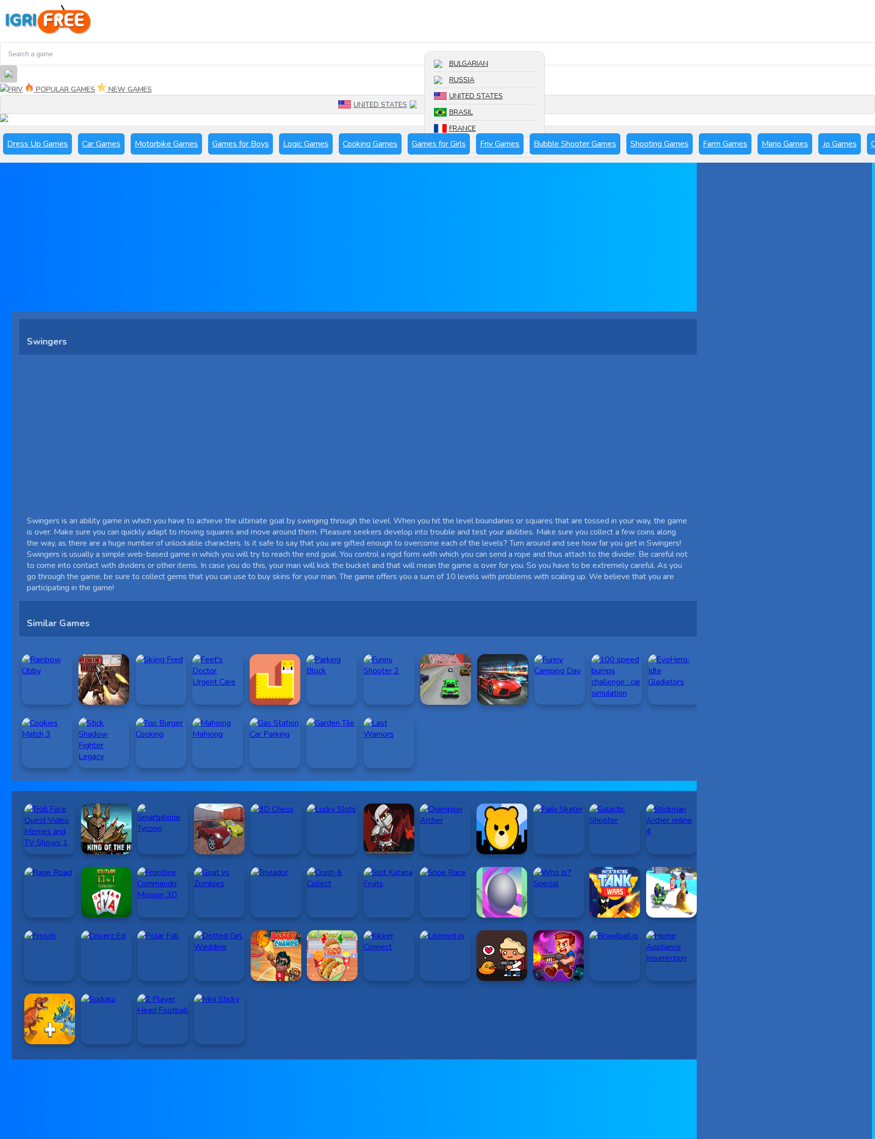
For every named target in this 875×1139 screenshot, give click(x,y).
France (462, 128)
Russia (461, 80)
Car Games (101, 143)
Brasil (461, 112)
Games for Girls (439, 143)
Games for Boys (240, 143)
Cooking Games (370, 143)
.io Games (839, 143)
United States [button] (380, 104)
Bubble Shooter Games (575, 143)
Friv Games (500, 143)
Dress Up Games (37, 143)
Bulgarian (468, 63)
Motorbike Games (166, 143)
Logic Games (306, 143)
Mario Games (785, 143)
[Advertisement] (315, 241)
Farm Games (725, 143)
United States (476, 96)
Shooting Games (659, 143)
